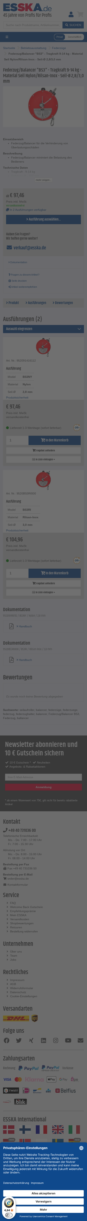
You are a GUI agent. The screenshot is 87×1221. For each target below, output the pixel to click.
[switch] (9, 1215)
